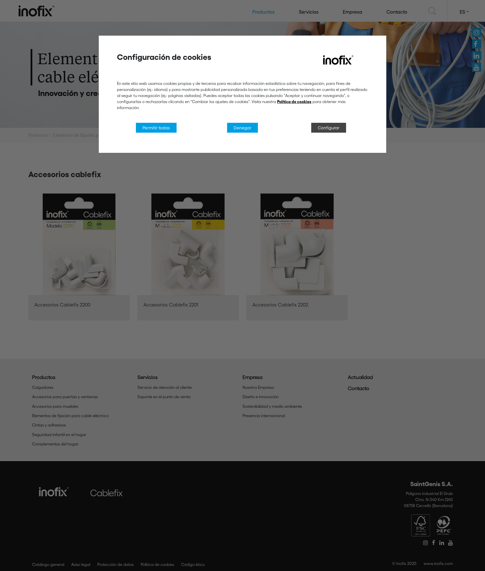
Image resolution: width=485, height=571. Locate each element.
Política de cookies (294, 101)
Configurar (329, 127)
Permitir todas (156, 127)
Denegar (242, 127)
